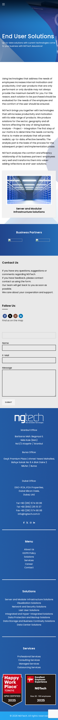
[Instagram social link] (15, 316)
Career (29, 564)
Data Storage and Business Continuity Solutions (29, 621)
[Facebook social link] (5, 316)
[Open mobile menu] (3, 4)
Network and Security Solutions (29, 606)
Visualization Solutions (29, 603)
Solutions (29, 556)
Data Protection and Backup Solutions (29, 617)
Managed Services (29, 663)
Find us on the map (12, 320)
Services (29, 560)
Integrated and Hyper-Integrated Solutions (29, 613)
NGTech (22, 715)
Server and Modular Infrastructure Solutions (29, 599)
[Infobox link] (29, 194)
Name (5, 343)
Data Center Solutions (29, 624)
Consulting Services (29, 660)
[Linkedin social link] (21, 316)
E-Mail (5, 355)
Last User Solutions (29, 610)
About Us (29, 549)
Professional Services (29, 656)
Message (7, 367)
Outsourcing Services (29, 667)
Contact (29, 567)
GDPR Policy (29, 553)
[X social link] (10, 316)
